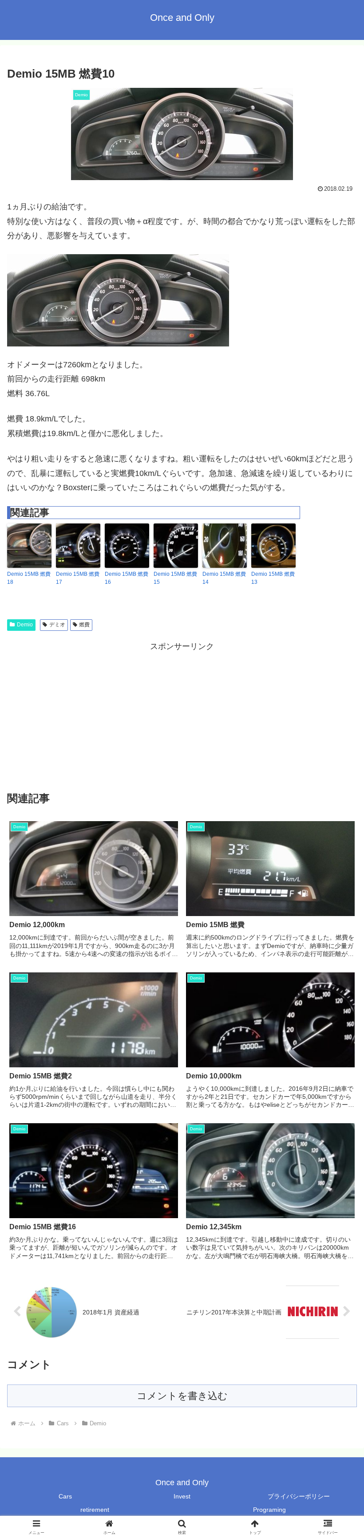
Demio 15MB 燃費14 (224, 578)
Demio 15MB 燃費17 (77, 578)
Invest (182, 1496)
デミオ (57, 624)
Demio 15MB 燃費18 (29, 578)
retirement (94, 1509)
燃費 (84, 624)
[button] (336, 1271)
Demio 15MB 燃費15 (175, 578)
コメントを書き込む (182, 1395)
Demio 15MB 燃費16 (126, 578)
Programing (269, 1509)
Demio (25, 624)
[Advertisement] (182, 715)
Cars (65, 1496)
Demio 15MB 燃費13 (273, 578)
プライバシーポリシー (299, 1496)
